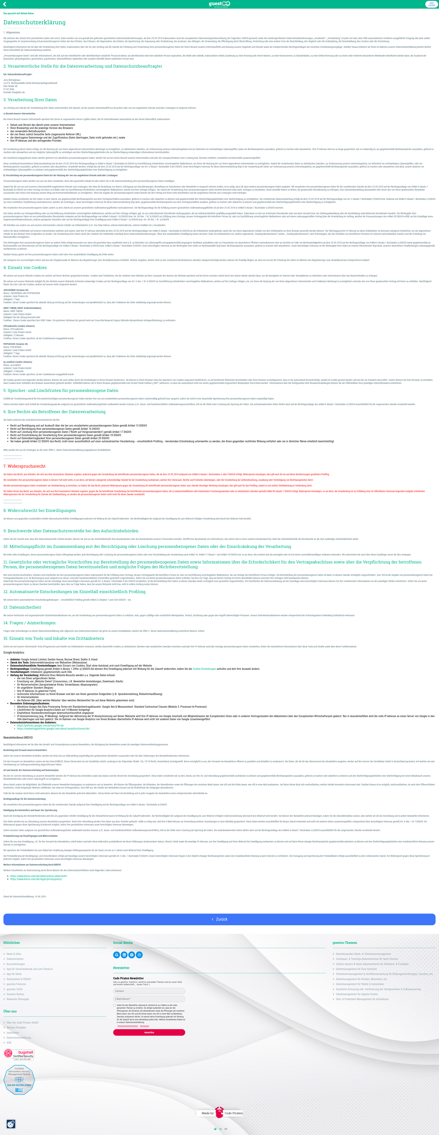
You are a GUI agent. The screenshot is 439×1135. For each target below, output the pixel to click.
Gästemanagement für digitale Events (357, 994)
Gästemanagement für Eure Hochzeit (356, 969)
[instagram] (139, 954)
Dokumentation (15, 959)
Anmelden (149, 1032)
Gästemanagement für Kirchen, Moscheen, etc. (362, 979)
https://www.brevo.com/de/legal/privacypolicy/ (36, 879)
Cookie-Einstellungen (204, 668)
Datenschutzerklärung (19, 1037)
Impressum (13, 1032)
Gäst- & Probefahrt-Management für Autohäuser (362, 999)
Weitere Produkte (16, 1027)
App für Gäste (14, 974)
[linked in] (124, 954)
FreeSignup (431, 4)
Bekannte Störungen (18, 999)
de (220, 1129)
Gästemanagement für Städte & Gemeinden (360, 984)
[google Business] (116, 954)
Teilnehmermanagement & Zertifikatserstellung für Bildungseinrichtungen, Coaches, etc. (384, 974)
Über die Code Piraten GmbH (22, 1022)
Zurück (221, 919)
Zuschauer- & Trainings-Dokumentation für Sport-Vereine (367, 959)
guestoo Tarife (15, 989)
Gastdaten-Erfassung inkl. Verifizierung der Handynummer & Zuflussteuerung (378, 989)
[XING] (131, 954)
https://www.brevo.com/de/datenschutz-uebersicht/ (39, 876)
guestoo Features (16, 984)
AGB (9, 1042)
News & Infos (14, 954)
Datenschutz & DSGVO (19, 979)
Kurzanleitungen (16, 964)
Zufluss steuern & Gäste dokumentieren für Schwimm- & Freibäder (372, 964)
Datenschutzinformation (128, 1026)
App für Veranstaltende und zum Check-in (30, 969)
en (225, 1129)
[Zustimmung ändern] (11, 1124)
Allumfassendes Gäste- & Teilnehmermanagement (363, 954)
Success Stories (15, 994)
